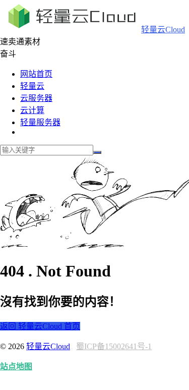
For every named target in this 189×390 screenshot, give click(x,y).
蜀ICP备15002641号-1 (114, 346)
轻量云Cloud (163, 29)
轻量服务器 (40, 122)
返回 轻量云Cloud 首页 (40, 326)
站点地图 (16, 366)
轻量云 (32, 86)
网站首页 (36, 74)
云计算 (32, 110)
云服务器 (36, 98)
